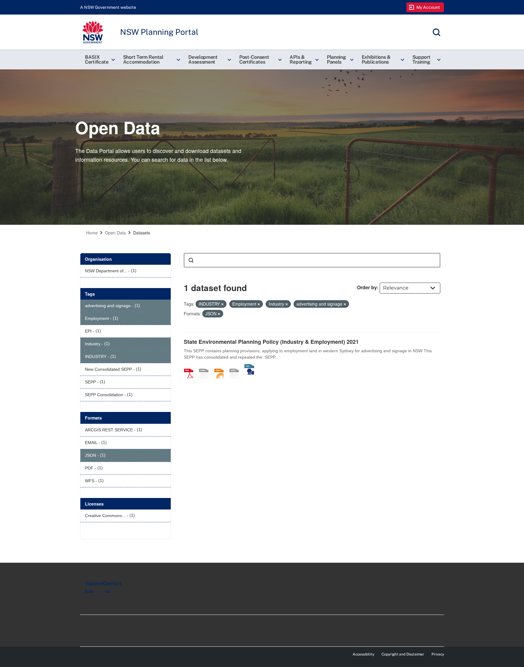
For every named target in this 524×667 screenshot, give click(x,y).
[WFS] (249, 367)
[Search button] (191, 260)
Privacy (438, 654)
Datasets (141, 233)
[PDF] (191, 367)
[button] (99, 59)
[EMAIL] (206, 367)
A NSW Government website (108, 7)
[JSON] (221, 367)
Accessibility (363, 654)
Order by (367, 287)
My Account (428, 7)
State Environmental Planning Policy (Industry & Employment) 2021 (271, 342)
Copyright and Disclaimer (402, 654)
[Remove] (222, 304)
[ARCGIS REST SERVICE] (236, 367)
